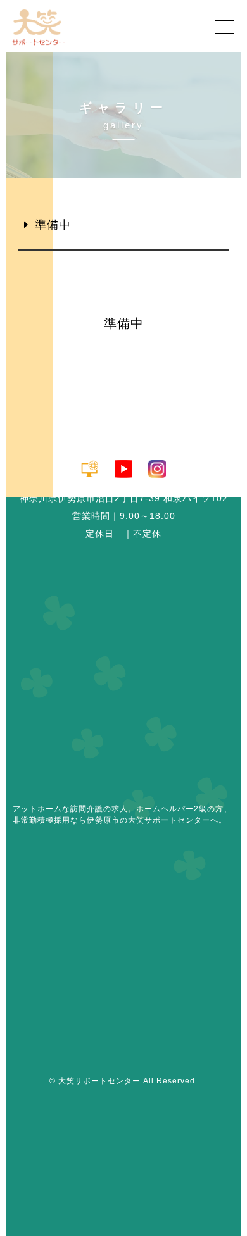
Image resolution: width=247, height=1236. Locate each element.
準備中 (53, 224)
